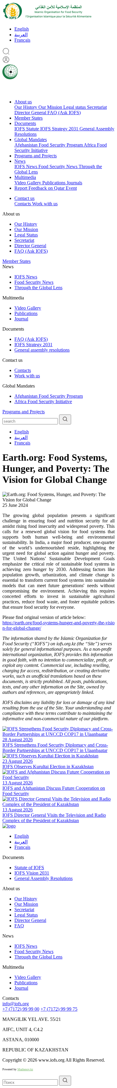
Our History (26, 107)
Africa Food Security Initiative (43, 401)
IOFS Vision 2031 (31, 872)
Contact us (24, 198)
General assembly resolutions (42, 349)
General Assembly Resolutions (43, 878)
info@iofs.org (15, 1003)
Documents (25, 123)
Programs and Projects (35, 155)
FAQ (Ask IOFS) (64, 112)
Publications (54, 182)
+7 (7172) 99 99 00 (20, 1009)
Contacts (23, 203)
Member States (28, 117)
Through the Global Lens (38, 287)
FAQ (19, 925)
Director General (30, 112)
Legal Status (26, 234)
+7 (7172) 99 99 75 (58, 1009)
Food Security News (58, 166)
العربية (21, 34)
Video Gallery (28, 182)
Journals (74, 182)
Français (22, 40)
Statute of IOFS (29, 867)
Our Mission (50, 107)
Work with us (45, 203)
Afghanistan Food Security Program (49, 144)
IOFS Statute (27, 128)
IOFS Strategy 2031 (60, 128)
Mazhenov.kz (25, 1069)
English (21, 28)
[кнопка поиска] (65, 419)
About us (23, 101)
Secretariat (97, 107)
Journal (21, 318)
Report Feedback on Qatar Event (45, 188)
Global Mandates (30, 139)
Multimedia (25, 177)
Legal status (75, 107)
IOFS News (26, 166)
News (20, 161)
